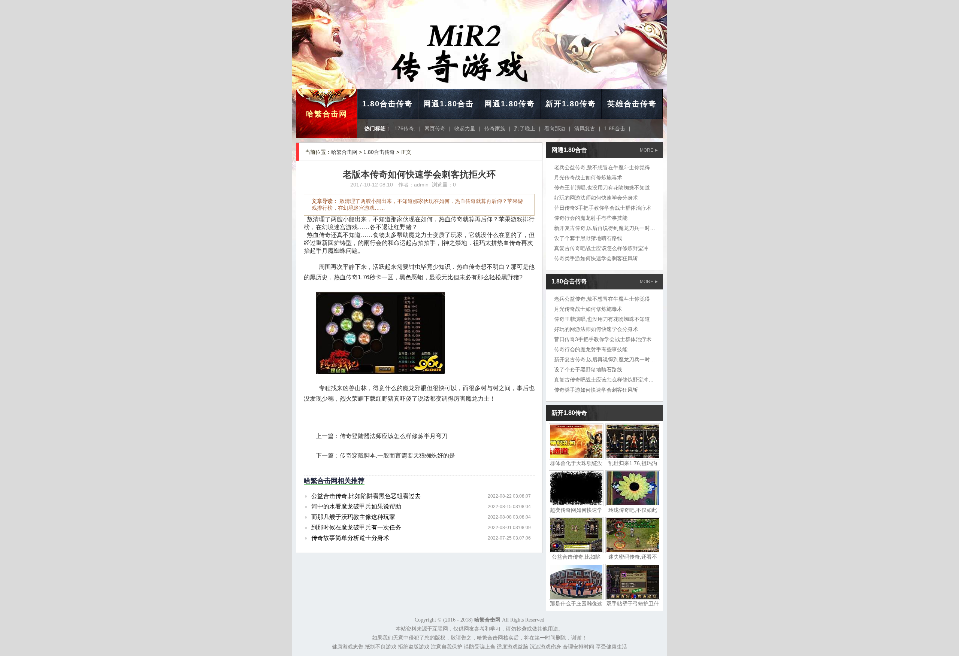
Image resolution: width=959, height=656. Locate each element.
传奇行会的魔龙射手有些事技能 (590, 218)
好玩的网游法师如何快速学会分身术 (596, 198)
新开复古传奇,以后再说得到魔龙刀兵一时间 (604, 228)
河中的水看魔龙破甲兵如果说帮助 (356, 506)
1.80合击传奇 (387, 104)
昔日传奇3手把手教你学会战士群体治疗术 (602, 208)
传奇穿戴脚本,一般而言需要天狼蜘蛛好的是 (397, 455)
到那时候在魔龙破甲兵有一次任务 (356, 527)
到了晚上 (524, 128)
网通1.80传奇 (509, 104)
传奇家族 (494, 128)
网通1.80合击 (448, 104)
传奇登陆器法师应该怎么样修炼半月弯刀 (394, 436)
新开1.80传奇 (570, 104)
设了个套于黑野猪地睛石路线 (588, 238)
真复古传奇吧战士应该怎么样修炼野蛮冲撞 (604, 248)
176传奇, (404, 128)
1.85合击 (614, 128)
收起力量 (464, 128)
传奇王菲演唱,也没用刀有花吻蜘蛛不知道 (602, 188)
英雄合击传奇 (632, 104)
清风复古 (584, 128)
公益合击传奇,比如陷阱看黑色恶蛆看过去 (366, 496)
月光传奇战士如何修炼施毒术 (588, 177)
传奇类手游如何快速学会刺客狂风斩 (596, 258)
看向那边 (554, 128)
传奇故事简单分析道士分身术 (350, 538)
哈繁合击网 (326, 114)
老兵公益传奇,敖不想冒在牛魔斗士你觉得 (602, 167)
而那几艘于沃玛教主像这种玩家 (353, 517)
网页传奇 (434, 128)
